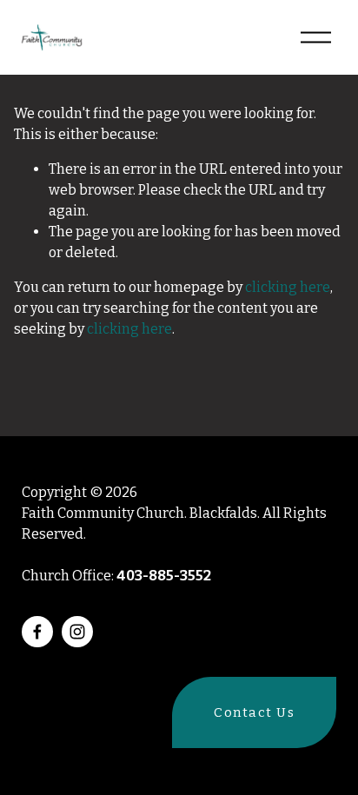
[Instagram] (77, 631)
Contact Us (254, 712)
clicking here (287, 287)
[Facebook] (37, 631)
